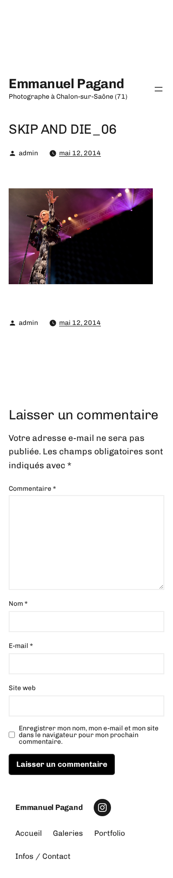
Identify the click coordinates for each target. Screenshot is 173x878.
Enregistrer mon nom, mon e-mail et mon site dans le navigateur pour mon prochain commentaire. (89, 735)
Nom (18, 604)
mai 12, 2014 (80, 153)
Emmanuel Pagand (66, 84)
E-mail (21, 646)
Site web (22, 688)
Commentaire (32, 489)
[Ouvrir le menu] (158, 89)
